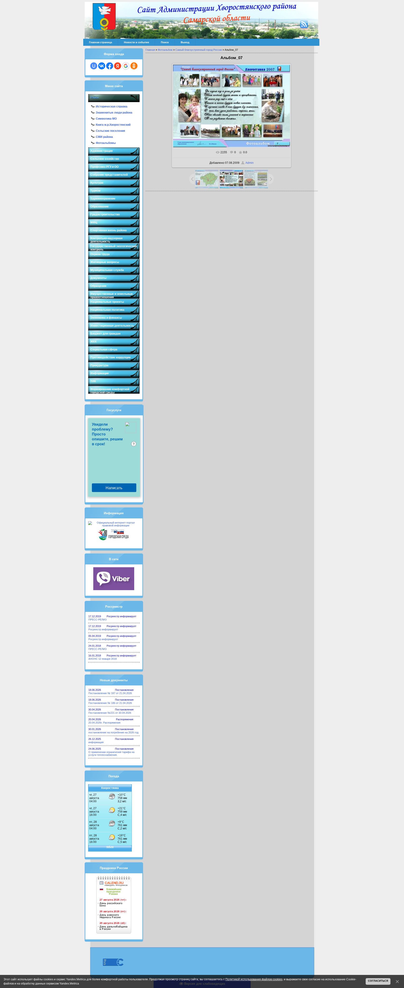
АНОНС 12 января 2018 (102, 658)
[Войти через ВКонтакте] (101, 65)
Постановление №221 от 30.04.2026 (109, 712)
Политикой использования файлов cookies (253, 979)
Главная (150, 49)
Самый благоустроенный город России (198, 49)
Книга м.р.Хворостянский (113, 124)
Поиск (165, 42)
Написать (114, 487)
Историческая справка (111, 106)
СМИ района (104, 137)
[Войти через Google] (126, 66)
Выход (185, 42)
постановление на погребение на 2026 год (113, 732)
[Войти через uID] (93, 65)
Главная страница (100, 42)
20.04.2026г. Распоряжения (104, 722)
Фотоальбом (165, 49)
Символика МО (106, 118)
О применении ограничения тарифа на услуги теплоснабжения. (111, 753)
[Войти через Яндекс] (117, 65)
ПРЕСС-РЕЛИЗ (97, 619)
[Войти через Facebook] (109, 65)
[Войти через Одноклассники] (133, 65)
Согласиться (378, 980)
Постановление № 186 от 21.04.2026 (110, 703)
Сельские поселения (110, 130)
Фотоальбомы (106, 143)
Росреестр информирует (103, 629)
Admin (249, 162)
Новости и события (136, 42)
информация (96, 742)
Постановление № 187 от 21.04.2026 (110, 693)
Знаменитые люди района (114, 112)
